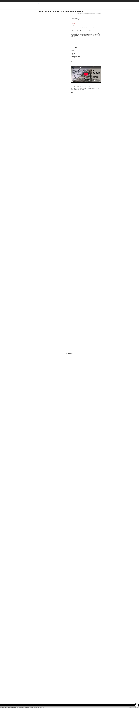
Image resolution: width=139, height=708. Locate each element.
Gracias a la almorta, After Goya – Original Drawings (48, 524)
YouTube (99, 0)
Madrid (94, 88)
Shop (80, 13)
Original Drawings (78, 89)
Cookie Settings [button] (132, 707)
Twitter (96, 0)
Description (73, 25)
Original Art (73, 89)
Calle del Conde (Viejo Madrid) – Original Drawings (47, 350)
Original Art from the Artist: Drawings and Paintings (83, 86)
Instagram (101, 0)
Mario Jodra (98, 88)
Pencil (82, 89)
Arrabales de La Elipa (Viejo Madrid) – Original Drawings (48, 181)
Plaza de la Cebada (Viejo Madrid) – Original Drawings (48, 438)
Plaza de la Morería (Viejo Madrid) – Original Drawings (48, 696)
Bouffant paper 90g (85, 88)
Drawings (91, 88)
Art (73, 88)
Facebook (98, 0)
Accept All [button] (137, 707)
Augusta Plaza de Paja (78, 88)
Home (78, 13)
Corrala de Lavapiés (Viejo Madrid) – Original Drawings (48, 610)
